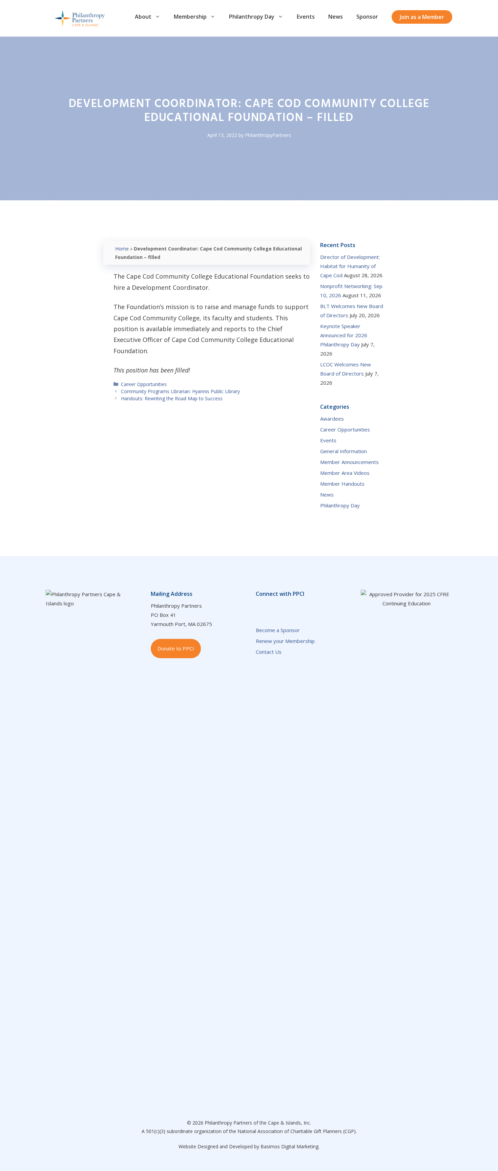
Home (122, 248)
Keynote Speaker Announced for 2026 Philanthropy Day (343, 335)
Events (306, 16)
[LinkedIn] (273, 609)
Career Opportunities (144, 384)
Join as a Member (422, 17)
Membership (190, 16)
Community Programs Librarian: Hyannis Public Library (180, 391)
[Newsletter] (314, 609)
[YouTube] (287, 609)
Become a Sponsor (278, 630)
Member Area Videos (345, 472)
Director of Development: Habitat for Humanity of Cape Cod (350, 266)
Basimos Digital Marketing (289, 1146)
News (335, 16)
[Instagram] (328, 609)
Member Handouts (342, 483)
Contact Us (269, 651)
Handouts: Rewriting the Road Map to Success (172, 398)
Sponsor (367, 16)
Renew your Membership (285, 641)
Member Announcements (349, 462)
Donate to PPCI (176, 648)
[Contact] (300, 609)
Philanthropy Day (251, 16)
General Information (343, 451)
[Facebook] (260, 609)
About (143, 16)
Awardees (332, 418)
